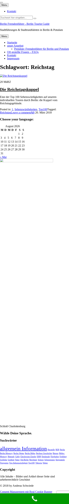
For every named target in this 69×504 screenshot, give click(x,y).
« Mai (3, 157)
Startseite (12, 42)
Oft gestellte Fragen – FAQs (23, 52)
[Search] (34, 18)
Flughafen (55, 457)
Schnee (41, 460)
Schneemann (49, 460)
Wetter (45, 463)
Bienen (55, 453)
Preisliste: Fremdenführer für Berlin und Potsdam (41, 48)
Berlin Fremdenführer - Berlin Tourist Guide (25, 23)
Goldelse (3, 460)
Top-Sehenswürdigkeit (18, 463)
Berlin (62, 450)
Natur (17, 460)
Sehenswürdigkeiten (26, 109)
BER (57, 450)
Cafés (17, 457)
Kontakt (11, 11)
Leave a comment (21, 112)
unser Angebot (15, 45)
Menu (4, 5)
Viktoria (38, 463)
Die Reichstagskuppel (19, 89)
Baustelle (51, 450)
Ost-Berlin (24, 460)
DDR (39, 457)
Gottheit (11, 460)
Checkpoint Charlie (28, 457)
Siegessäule (60, 460)
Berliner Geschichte (44, 453)
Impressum (13, 58)
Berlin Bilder (30, 453)
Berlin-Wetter (18, 453)
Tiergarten (4, 463)
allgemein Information (23, 448)
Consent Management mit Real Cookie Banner (26, 491)
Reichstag (5, 112)
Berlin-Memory (6, 453)
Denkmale (46, 457)
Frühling (63, 457)
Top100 (43, 109)
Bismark (11, 457)
